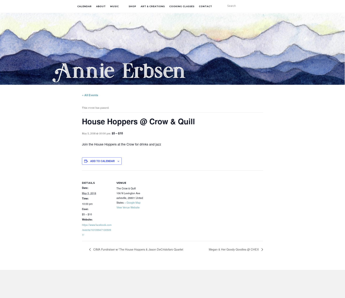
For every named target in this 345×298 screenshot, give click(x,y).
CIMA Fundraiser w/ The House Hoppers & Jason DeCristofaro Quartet (138, 249)
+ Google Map (132, 202)
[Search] (265, 6)
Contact (205, 6)
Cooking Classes (181, 6)
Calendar (84, 6)
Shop (132, 6)
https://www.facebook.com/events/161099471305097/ (97, 230)
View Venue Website (128, 207)
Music (114, 6)
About (101, 6)
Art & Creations (153, 6)
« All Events (90, 95)
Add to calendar (102, 161)
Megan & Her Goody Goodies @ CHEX (234, 249)
